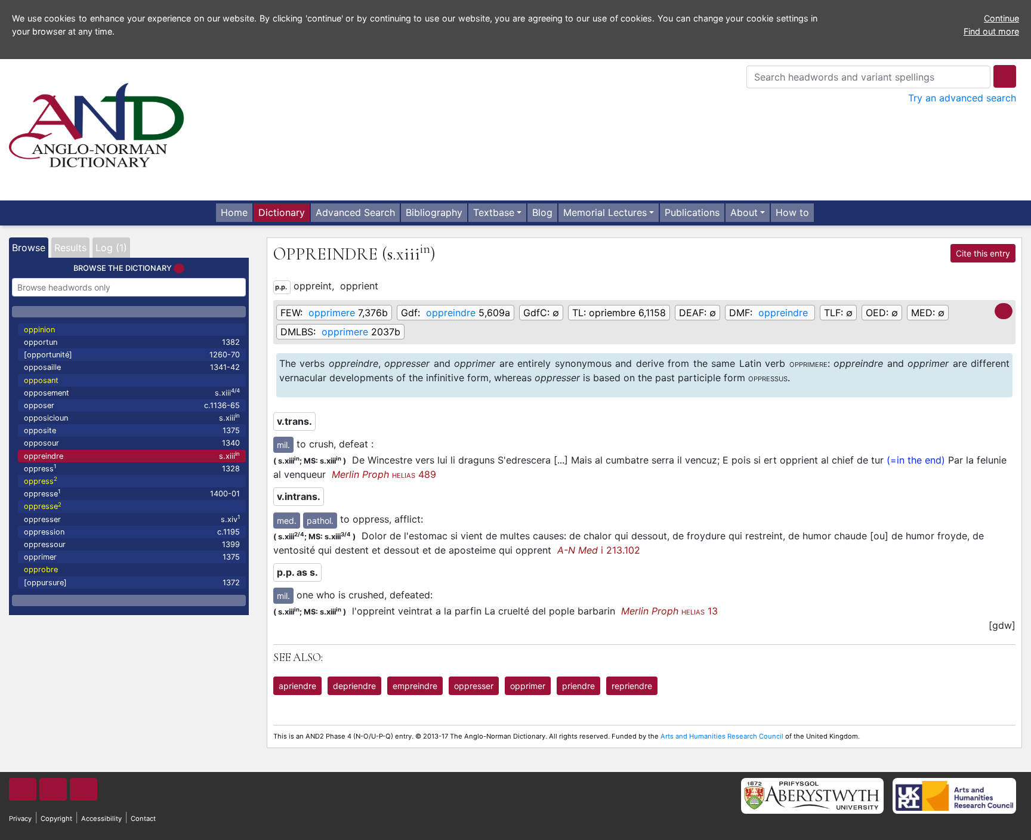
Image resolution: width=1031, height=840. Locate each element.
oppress (132, 468)
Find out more (991, 31)
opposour (132, 442)
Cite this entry (983, 253)
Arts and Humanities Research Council (721, 736)
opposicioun (132, 417)
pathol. (320, 520)
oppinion (39, 329)
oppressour (132, 544)
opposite (132, 430)
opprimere (331, 313)
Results (70, 248)
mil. (283, 445)
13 (669, 611)
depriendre (354, 686)
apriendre (297, 686)
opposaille (132, 367)
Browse (28, 248)
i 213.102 (598, 550)
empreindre (415, 686)
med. (287, 520)
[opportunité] (132, 354)
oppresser (132, 519)
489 (384, 474)
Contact (143, 818)
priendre (578, 686)
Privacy (20, 818)
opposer (132, 405)
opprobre (41, 569)
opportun (132, 342)
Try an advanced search (962, 98)
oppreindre (132, 455)
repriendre (632, 686)
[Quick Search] (1004, 76)
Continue (1001, 18)
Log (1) (111, 248)
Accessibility (101, 818)
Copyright (56, 818)
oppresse (132, 493)
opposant (41, 380)
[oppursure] (132, 582)
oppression (132, 531)
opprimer (132, 556)
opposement (132, 392)
